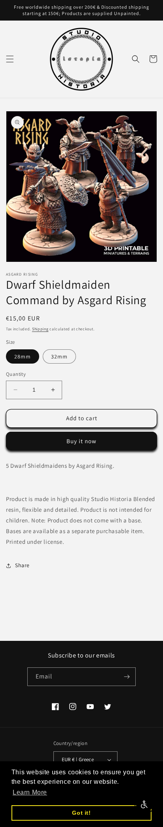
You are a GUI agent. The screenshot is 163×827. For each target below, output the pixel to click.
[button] (10, 59)
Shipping (40, 329)
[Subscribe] (126, 676)
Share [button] (22, 565)
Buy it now (81, 441)
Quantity (16, 374)
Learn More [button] (30, 792)
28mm (22, 356)
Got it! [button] (81, 813)
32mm (59, 356)
